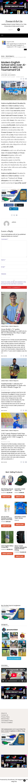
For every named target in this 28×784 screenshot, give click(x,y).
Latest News (4, 75)
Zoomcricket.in (14, 21)
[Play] (3, 681)
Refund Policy (5, 719)
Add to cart (19, 497)
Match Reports (11, 75)
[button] (14, 8)
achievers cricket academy (8, 77)
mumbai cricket (20, 77)
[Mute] (22, 681)
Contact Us (4, 715)
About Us (4, 713)
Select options (7, 553)
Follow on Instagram (14, 658)
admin (14, 222)
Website (3, 274)
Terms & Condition (7, 722)
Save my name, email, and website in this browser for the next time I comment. (13, 283)
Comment (4, 239)
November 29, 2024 (6, 73)
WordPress (11, 779)
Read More (4, 462)
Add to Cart (6, 497)
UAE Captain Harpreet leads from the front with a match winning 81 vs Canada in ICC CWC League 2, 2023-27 (14, 436)
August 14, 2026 (6, 441)
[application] (14, 675)
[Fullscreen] (25, 681)
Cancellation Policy (7, 721)
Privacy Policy (5, 717)
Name (3, 260)
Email (3, 267)
